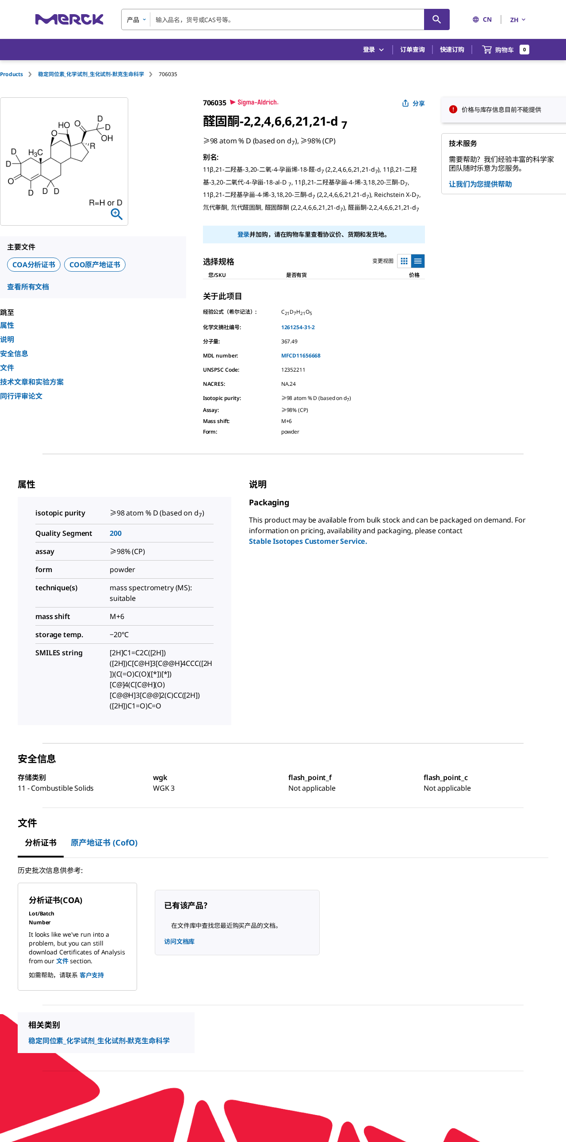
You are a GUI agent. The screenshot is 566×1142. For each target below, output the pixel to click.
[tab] (19, 74)
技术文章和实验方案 (32, 382)
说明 (7, 339)
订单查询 (412, 49)
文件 (7, 368)
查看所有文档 (28, 286)
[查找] (437, 19)
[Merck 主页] (69, 19)
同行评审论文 (21, 396)
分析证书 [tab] (41, 842)
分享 (419, 103)
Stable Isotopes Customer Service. (308, 541)
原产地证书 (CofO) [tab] (104, 842)
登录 (243, 234)
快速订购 (452, 49)
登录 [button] (369, 49)
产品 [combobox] (133, 19)
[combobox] (285, 19)
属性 (7, 325)
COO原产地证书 (94, 264)
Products (11, 74)
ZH (514, 19)
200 (116, 533)
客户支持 (92, 975)
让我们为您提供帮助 (480, 184)
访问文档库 (179, 941)
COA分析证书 (33, 264)
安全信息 (14, 353)
